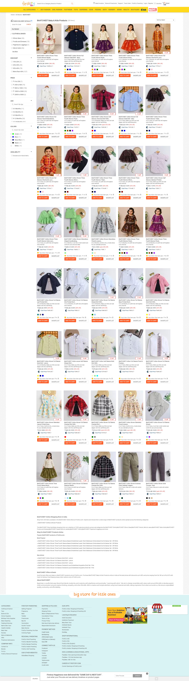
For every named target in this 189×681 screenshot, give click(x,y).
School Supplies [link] (6, 616)
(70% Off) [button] (158, 186)
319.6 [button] (95, 430)
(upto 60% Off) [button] (105, 430)
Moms (119, 9)
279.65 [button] (95, 369)
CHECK (137, 676)
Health (126, 9)
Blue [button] (18, 137)
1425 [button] (67, 125)
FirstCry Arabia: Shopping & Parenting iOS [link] (74, 648)
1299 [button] (73, 308)
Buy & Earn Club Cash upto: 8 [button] (74, 378)
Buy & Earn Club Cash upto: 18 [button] (75, 501)
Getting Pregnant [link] (27, 609)
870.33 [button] (68, 491)
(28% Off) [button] (78, 308)
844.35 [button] (77, 494)
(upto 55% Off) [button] (106, 124)
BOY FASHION (45, 9)
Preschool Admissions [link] (8, 640)
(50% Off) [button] (77, 247)
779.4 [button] (158, 66)
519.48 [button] (149, 491)
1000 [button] (40, 125)
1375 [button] (76, 127)
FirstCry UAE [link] (65, 639)
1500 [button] (103, 66)
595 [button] (103, 249)
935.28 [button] (68, 308)
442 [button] (121, 430)
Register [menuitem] (150, 3)
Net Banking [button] (45, 634)
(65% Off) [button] (104, 369)
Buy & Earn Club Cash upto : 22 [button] (48, 133)
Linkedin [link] (44, 658)
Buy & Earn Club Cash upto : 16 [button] (157, 133)
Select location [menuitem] (99, 3)
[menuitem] (28, 4)
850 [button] (43, 430)
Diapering (83, 9)
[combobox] (165, 20)
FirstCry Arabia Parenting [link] (29, 646)
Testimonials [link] (45, 660)
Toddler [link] (24, 616)
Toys (76, 9)
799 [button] (46, 369)
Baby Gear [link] (4, 630)
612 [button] (94, 247)
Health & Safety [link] (5, 628)
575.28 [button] (122, 491)
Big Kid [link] (24, 621)
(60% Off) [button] (49, 124)
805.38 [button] (149, 63)
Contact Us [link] (4, 646)
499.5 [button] (158, 494)
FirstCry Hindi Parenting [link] (29, 639)
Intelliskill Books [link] (66, 625)
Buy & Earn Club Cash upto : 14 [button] (75, 256)
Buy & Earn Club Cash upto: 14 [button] (48, 317)
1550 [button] (94, 63)
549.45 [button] (104, 494)
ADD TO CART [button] (43, 75)
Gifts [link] (2, 637)
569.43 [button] (95, 491)
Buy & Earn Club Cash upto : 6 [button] (157, 194)
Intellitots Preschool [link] (68, 620)
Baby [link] (23, 613)
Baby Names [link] (25, 628)
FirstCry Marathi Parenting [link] (29, 642)
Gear (91, 9)
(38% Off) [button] (51, 63)
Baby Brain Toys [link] (66, 622)
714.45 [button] (158, 127)
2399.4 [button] (49, 66)
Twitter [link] (44, 653)
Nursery (111, 9)
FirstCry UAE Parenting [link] (28, 649)
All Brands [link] (19, 15)
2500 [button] (44, 491)
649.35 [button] (50, 310)
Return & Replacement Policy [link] (50, 613)
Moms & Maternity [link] (6, 635)
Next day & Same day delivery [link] (50, 623)
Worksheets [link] (65, 630)
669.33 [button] (40, 308)
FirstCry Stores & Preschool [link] (9, 654)
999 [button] (46, 308)
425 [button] (131, 433)
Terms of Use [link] (45, 618)
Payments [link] (45, 609)
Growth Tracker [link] (26, 625)
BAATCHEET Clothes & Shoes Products (49, 523)
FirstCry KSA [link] (65, 641)
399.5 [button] (68, 369)
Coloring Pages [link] (26, 633)
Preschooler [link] (25, 618)
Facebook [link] (45, 648)
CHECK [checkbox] (28, 24)
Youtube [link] (44, 655)
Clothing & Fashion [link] (7, 609)
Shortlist (55, 75)
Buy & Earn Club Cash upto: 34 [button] (48, 501)
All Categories (29, 9)
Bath (105, 9)
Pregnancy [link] (25, 611)
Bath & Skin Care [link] (6, 625)
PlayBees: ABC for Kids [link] (68, 659)
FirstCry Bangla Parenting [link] (29, 644)
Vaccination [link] (25, 623)
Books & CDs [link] (5, 613)
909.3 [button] (77, 310)
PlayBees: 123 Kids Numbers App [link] (72, 657)
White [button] (18, 146)
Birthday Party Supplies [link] (8, 618)
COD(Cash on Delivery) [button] (48, 639)
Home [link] (13, 15)
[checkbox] (20, 38)
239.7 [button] (149, 186)
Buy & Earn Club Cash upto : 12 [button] (75, 72)
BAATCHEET (26, 15)
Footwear (68, 9)
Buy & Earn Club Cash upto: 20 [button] (75, 317)
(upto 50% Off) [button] (160, 491)
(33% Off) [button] (77, 63)
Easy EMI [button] (44, 641)
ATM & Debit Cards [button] (47, 637)
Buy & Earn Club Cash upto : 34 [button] (103, 72)
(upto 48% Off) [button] (104, 247)
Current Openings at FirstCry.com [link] (72, 666)
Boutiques (135, 9)
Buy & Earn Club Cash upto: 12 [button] (48, 378)
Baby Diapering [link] (5, 621)
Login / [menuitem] (146, 3)
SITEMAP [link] (44, 663)
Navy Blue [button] (20, 140)
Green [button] (18, 134)
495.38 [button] (122, 369)
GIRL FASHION (57, 9)
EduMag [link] (64, 632)
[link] (127, 615)
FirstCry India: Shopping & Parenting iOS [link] (74, 611)
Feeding (98, 9)
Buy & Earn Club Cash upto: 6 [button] (102, 378)
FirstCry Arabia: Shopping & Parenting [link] (73, 646)
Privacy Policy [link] (46, 621)
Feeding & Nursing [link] (6, 623)
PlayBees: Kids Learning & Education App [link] (74, 655)
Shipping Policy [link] (46, 611)
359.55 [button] (95, 125)
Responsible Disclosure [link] (48, 625)
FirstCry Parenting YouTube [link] (30, 630)
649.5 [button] (68, 247)
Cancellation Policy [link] (47, 616)
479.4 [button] (131, 371)
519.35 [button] (77, 66)
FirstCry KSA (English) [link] (68, 643)
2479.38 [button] (41, 63)
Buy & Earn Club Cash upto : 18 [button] (157, 72)
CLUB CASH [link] (45, 665)
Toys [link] (2, 611)
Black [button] (18, 143)
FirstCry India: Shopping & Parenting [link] (72, 609)
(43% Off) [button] (77, 124)
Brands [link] (3, 649)
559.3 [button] (131, 494)
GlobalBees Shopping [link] (28, 655)
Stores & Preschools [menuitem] (111, 3)
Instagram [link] (45, 651)
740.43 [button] (149, 125)
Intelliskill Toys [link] (66, 627)
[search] (55, 3)
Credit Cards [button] (45, 632)
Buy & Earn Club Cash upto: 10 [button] (130, 378)
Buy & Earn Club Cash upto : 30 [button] (75, 133)
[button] (99, 4)
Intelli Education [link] (67, 618)
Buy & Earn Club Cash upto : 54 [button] (48, 72)
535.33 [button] (68, 63)
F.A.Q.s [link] (3, 651)
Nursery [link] (3, 633)
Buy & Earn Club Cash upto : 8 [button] (102, 133)
